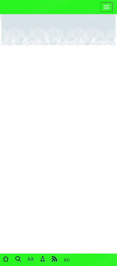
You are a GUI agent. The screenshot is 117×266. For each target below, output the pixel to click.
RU (67, 260)
